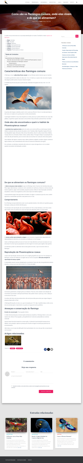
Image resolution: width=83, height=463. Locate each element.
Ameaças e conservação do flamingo (15, 66)
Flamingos (12, 348)
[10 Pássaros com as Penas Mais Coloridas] (16, 424)
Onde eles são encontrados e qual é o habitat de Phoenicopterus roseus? (24, 59)
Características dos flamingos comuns (14, 58)
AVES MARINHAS (44, 2)
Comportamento (13, 63)
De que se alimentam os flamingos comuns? (17, 61)
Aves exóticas (19, 348)
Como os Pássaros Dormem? (64, 436)
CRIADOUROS (65, 2)
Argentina (59, 434)
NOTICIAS (27, 2)
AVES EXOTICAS (52, 2)
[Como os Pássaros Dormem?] (66, 424)
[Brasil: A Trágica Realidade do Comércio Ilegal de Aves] (41, 424)
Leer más (19, 447)
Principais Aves (35, 2)
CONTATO (72, 2)
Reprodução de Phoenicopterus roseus (16, 64)
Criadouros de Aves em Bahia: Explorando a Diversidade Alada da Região (69, 57)
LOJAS (59, 2)
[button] (29, 2)
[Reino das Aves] (6, 2)
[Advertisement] (29, 163)
